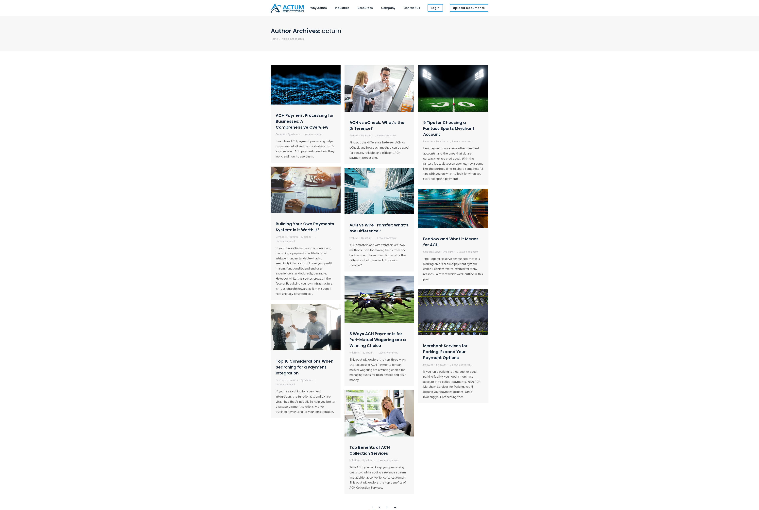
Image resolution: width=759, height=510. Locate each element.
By (293, 134)
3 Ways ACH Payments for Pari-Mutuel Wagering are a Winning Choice (377, 339)
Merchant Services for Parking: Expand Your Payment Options (445, 351)
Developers (281, 237)
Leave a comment (313, 134)
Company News (431, 252)
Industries (428, 141)
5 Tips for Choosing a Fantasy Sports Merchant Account (448, 128)
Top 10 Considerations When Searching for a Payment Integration (304, 367)
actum (331, 31)
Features (280, 134)
